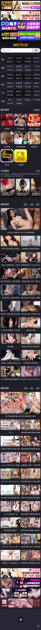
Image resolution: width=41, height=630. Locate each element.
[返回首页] (38, 626)
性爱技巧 (37, 95)
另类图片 (37, 87)
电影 (3, 76)
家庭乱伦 (19, 91)
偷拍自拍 (19, 75)
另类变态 (37, 78)
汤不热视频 (36, 100)
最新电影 (5, 388)
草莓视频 (28, 100)
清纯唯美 (19, 87)
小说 (3, 93)
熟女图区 (28, 87)
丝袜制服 (19, 70)
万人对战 (28, 58)
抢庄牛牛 (37, 62)
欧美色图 (28, 83)
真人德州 (19, 58)
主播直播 (28, 70)
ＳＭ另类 (37, 70)
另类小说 (19, 95)
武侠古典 (37, 91)
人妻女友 (28, 91)
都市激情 (10, 91)
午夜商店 (19, 100)
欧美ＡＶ (28, 66)
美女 (25, 204)
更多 (37, 204)
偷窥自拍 (10, 83)
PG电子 (10, 58)
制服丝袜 (10, 78)
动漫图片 (37, 83)
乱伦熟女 (28, 78)
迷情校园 (10, 95)
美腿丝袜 (10, 87)
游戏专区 (37, 58)
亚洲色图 (19, 83)
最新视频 (5, 204)
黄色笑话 (28, 95)
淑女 (31, 388)
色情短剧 (19, 103)
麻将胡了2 (10, 62)
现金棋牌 (28, 62)
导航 (3, 101)
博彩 (3, 59)
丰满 (25, 388)
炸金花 (19, 62)
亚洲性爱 (10, 75)
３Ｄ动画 (37, 66)
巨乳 (31, 204)
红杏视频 (10, 103)
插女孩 (10, 100)
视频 (3, 68)
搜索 (36, 50)
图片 (3, 84)
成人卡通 (28, 75)
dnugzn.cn (20, 45)
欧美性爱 (37, 75)
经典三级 (19, 78)
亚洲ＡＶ (10, 66)
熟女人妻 (10, 70)
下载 (37, 171)
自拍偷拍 (19, 66)
